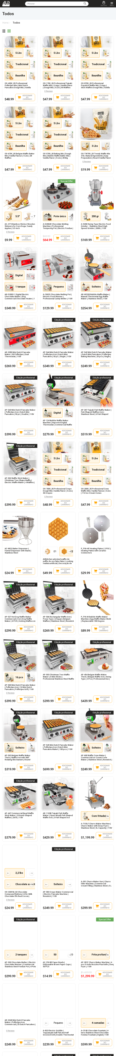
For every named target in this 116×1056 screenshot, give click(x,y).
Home (5, 22)
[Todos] (3, 31)
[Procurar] (85, 4)
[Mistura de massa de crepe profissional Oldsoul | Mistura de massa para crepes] (58, 475)
